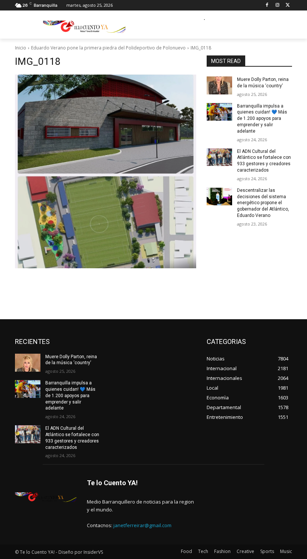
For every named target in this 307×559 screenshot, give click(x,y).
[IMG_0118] (105, 171)
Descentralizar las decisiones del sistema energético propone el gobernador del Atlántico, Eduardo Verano (263, 203)
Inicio (20, 48)
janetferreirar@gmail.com (142, 525)
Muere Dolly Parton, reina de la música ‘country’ (71, 360)
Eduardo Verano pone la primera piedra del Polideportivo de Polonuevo (108, 48)
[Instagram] (277, 5)
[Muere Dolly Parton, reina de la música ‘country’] (219, 85)
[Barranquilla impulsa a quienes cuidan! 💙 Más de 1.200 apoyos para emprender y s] (219, 112)
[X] (287, 5)
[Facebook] (267, 5)
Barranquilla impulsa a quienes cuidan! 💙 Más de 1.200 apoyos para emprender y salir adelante (262, 118)
